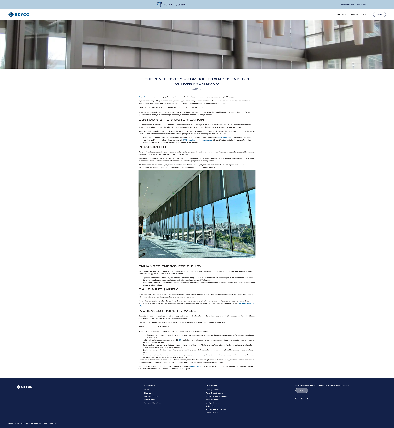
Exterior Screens (212, 400)
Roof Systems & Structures (216, 409)
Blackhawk (36, 423)
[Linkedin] (302, 399)
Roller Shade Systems (214, 393)
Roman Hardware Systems (216, 396)
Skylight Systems (212, 403)
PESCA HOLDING (49, 423)
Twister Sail (210, 406)
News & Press (361, 5)
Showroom (148, 393)
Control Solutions (212, 413)
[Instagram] (308, 399)
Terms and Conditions (152, 403)
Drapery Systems (212, 390)
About (146, 390)
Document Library (347, 5)
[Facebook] (296, 399)
